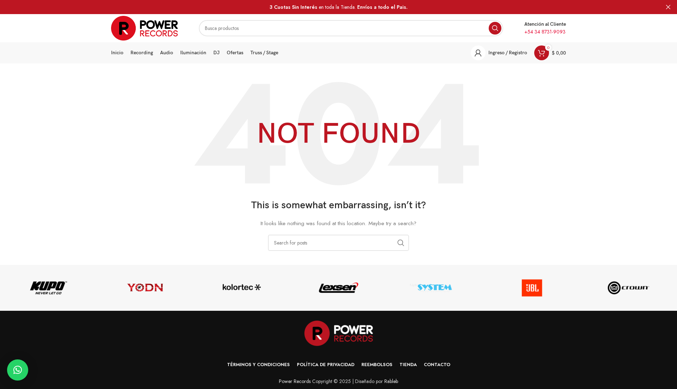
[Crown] (628, 287)
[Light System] (435, 287)
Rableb (391, 381)
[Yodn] (145, 287)
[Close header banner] (668, 7)
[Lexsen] (338, 287)
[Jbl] (531, 287)
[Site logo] (144, 27)
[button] (17, 370)
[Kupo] (48, 287)
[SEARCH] (495, 28)
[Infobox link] (545, 28)
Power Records (295, 381)
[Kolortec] (242, 287)
